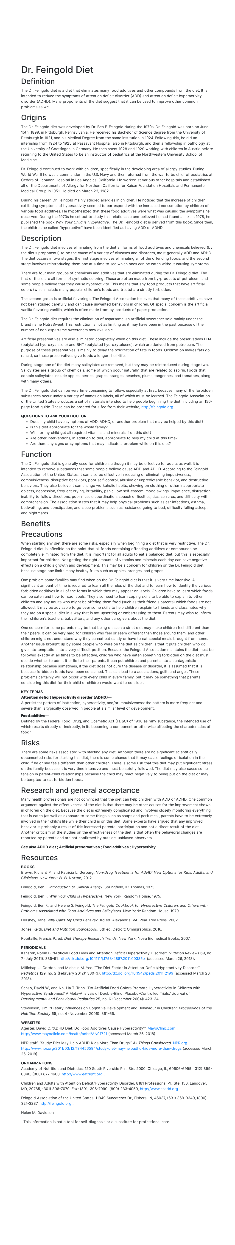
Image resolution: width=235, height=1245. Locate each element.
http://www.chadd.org (159, 1088)
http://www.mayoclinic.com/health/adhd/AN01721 (64, 1033)
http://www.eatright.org (82, 1074)
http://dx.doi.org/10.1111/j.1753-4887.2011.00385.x (103, 958)
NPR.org (180, 1043)
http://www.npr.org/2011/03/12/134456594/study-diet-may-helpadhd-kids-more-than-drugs (101, 1048)
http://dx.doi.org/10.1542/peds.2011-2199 (137, 973)
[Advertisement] (117, 32)
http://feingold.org (157, 407)
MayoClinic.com (161, 1028)
